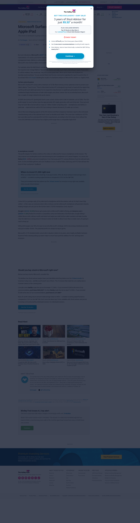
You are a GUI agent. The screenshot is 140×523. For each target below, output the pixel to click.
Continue (70, 56)
